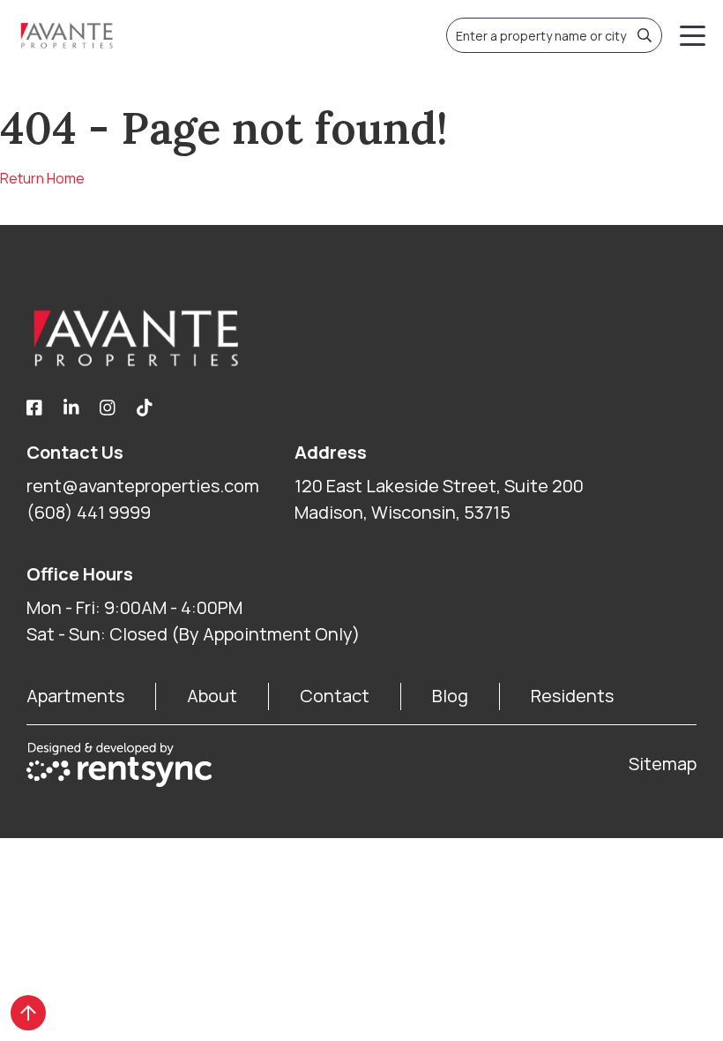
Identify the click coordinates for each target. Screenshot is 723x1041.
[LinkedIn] (71, 408)
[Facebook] (34, 408)
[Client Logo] (361, 337)
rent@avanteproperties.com (142, 486)
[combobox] (554, 35)
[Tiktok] (145, 408)
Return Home (42, 178)
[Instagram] (108, 408)
